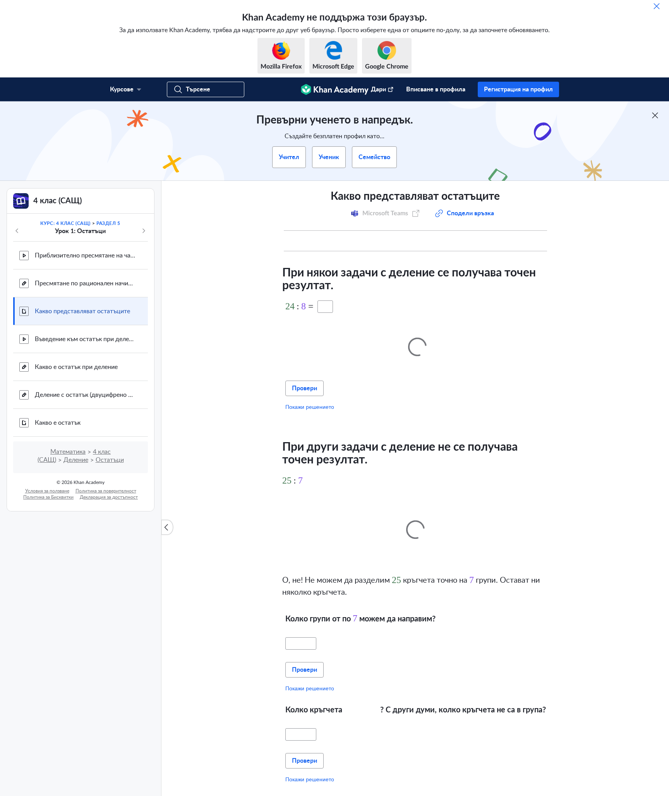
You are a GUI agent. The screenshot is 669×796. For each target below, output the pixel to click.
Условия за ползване (47, 491)
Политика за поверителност (105, 491)
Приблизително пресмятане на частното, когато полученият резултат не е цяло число (85, 255)
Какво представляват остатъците (82, 311)
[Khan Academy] (335, 89)
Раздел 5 (108, 223)
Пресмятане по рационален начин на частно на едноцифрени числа (85, 283)
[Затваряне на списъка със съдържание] (167, 527)
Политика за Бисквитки (48, 497)
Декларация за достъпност (109, 497)
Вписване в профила (435, 89)
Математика (68, 452)
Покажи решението (309, 405)
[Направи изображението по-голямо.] (417, 344)
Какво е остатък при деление (76, 367)
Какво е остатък (58, 423)
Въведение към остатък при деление (85, 339)
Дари (378, 89)
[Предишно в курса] (17, 230)
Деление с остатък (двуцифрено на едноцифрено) (85, 395)
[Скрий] (656, 6)
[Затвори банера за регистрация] (655, 115)
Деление (75, 460)
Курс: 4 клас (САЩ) (65, 223)
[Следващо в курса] (143, 230)
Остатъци (110, 460)
